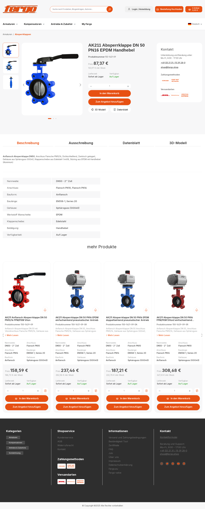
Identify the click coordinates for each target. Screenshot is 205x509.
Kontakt (61, 449)
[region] (42, 85)
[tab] (28, 143)
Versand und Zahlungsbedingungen (127, 437)
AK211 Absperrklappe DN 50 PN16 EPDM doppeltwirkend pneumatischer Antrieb (127, 318)
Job (111, 453)
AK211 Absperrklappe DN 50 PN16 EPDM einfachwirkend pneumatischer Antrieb (77, 318)
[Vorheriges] (24, 84)
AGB (59, 441)
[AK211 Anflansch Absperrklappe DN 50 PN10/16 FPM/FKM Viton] (27, 289)
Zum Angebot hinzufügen (110, 101)
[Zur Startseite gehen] (20, 9)
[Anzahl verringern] (91, 86)
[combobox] (81, 9)
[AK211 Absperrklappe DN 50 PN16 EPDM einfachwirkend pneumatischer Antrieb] (77, 289)
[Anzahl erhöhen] (128, 86)
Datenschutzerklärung (120, 464)
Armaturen (13, 437)
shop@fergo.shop (169, 67)
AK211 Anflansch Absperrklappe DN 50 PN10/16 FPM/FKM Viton (26, 318)
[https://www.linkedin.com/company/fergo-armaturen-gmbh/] (184, 463)
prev (3, 336)
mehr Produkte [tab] (101, 246)
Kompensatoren (15, 443)
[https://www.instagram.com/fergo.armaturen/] (161, 463)
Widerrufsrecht (65, 445)
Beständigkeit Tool (118, 441)
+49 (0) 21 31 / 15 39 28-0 (173, 62)
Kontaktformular (168, 437)
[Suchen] (110, 9)
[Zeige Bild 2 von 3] (53, 118)
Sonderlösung (14, 453)
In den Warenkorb (109, 93)
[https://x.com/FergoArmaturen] (167, 463)
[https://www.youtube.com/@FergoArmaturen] (178, 463)
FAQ (111, 449)
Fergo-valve (115, 472)
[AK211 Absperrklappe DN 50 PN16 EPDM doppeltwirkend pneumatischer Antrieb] (128, 289)
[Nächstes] (80, 84)
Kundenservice (65, 437)
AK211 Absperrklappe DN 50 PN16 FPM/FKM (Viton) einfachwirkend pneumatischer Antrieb (175, 319)
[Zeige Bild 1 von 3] (49, 118)
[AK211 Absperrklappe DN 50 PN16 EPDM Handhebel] (52, 79)
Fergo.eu (113, 468)
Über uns (114, 457)
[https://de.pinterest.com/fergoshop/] (172, 463)
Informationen (118, 431)
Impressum (114, 461)
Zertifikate (114, 445)
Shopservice (66, 431)
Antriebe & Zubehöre (17, 448)
